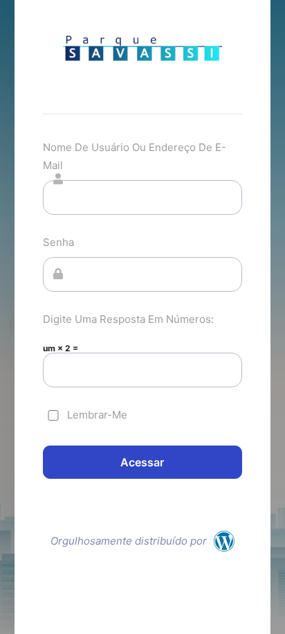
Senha (58, 242)
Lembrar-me (97, 414)
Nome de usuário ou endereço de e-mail (134, 156)
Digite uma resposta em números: (128, 319)
